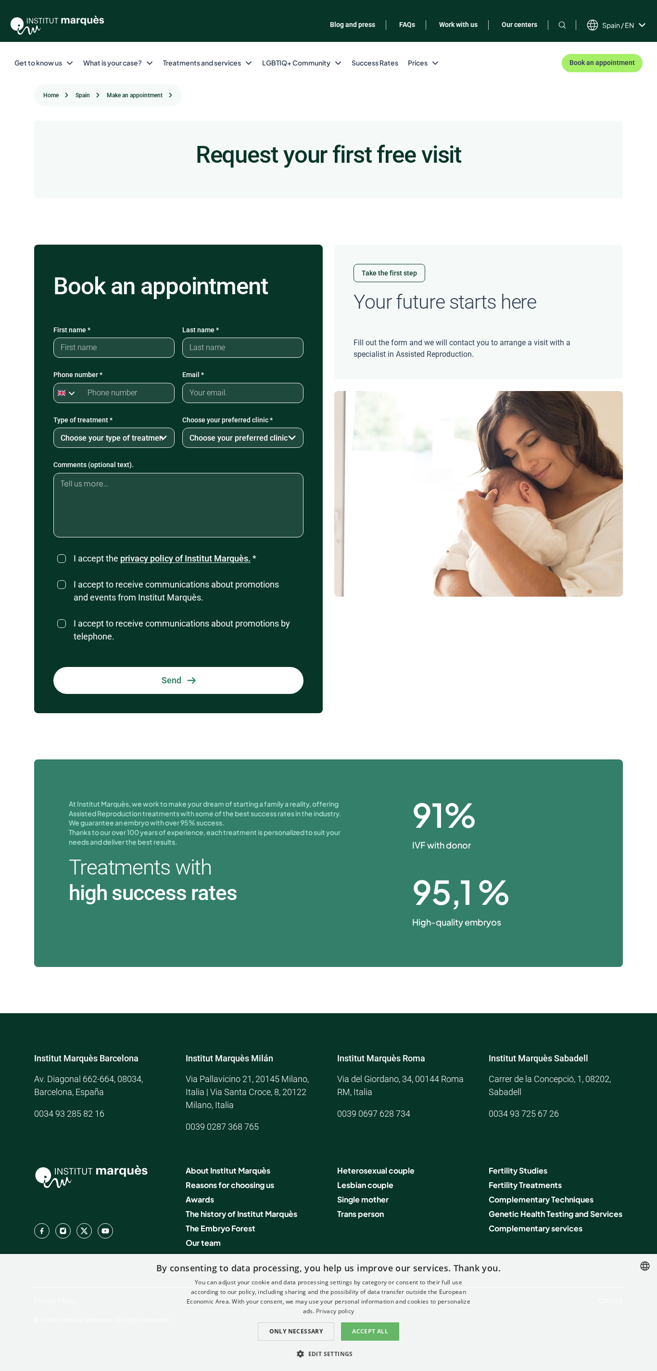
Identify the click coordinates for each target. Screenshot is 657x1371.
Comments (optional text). (93, 465)
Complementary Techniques (541, 1199)
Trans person (360, 1214)
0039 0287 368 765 (222, 1127)
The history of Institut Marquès (241, 1214)
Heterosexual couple (376, 1170)
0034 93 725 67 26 (524, 1114)
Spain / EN (618, 25)
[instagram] (63, 1231)
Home (51, 95)
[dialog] (328, 1312)
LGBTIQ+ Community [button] (296, 62)
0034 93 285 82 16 (69, 1114)
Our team (203, 1243)
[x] (84, 1231)
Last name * (200, 330)
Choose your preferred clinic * (227, 420)
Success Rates (375, 62)
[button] (328, 1353)
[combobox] (645, 1266)
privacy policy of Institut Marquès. (185, 558)
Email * (193, 375)
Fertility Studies (518, 1170)
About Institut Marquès (228, 1170)
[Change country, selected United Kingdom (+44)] (68, 393)
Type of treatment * (83, 420)
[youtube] (105, 1231)
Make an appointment (135, 95)
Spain (83, 95)
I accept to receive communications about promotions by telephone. (182, 629)
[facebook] (42, 1231)
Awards (200, 1199)
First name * (71, 330)
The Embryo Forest (220, 1228)
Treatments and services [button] (202, 62)
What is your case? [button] (112, 62)
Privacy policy (335, 1311)
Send (171, 680)
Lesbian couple (365, 1185)
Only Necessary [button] (296, 1331)
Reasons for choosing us (230, 1185)
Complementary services (535, 1228)
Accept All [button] (370, 1331)
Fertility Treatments (525, 1185)
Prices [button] (418, 62)
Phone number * (77, 375)
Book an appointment (602, 62)
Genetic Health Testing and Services (555, 1214)
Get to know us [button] (38, 62)
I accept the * (165, 558)
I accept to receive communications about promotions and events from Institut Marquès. (176, 590)
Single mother (363, 1199)
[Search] (562, 25)
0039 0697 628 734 (373, 1114)
